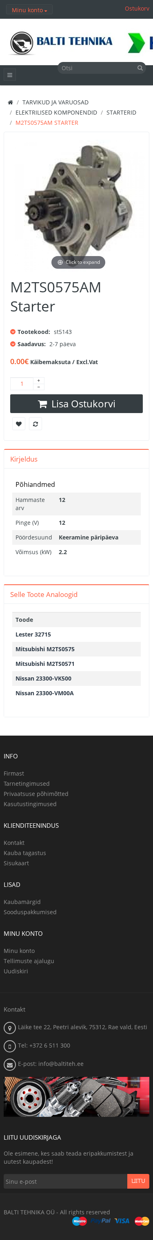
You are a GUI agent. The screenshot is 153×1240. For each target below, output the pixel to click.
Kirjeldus (24, 459)
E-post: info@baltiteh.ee (51, 1064)
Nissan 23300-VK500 (43, 678)
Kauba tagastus (25, 853)
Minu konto (19, 951)
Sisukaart (16, 863)
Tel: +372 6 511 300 (44, 1045)
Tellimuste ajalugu (29, 961)
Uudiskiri (16, 971)
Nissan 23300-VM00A (45, 693)
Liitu (138, 1181)
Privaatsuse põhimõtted (36, 794)
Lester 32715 (33, 634)
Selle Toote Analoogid (44, 594)
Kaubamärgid (22, 902)
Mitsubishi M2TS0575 (45, 649)
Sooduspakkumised (30, 912)
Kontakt (14, 843)
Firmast (14, 773)
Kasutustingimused (30, 804)
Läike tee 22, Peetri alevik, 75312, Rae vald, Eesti (82, 1027)
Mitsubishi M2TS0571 (45, 664)
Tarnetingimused (27, 783)
